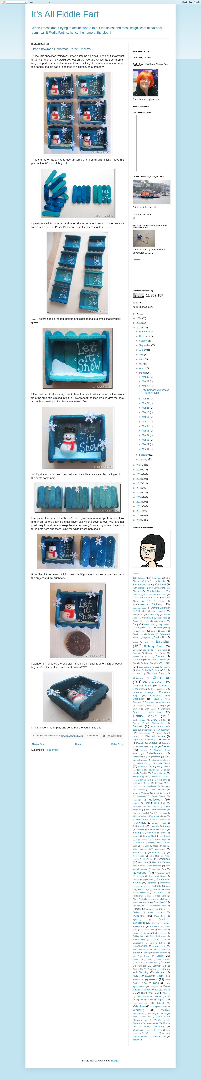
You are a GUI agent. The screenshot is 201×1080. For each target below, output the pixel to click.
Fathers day (142, 763)
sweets (153, 979)
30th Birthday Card (142, 584)
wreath (136, 1040)
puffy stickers (155, 912)
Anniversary (159, 621)
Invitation (163, 813)
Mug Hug (154, 856)
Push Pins (159, 916)
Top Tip (139, 1000)
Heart (146, 803)
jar (165, 816)
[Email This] (109, 735)
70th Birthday (153, 591)
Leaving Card (149, 836)
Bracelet (136, 653)
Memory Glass (154, 843)
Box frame (162, 650)
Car (134, 663)
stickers (160, 972)
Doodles (152, 743)
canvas (163, 659)
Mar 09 (146, 426)
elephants (144, 750)
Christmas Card (153, 682)
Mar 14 (146, 421)
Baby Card (149, 624)
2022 (139, 327)
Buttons (160, 656)
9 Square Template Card (146, 597)
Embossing (138, 757)
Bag (168, 628)
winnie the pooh (154, 1030)
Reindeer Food (147, 930)
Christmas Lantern (159, 689)
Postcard (145, 902)
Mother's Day (139, 852)
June (142, 359)
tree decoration (140, 1003)
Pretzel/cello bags (158, 906)
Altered (162, 611)
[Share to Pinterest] (120, 735)
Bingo (135, 642)
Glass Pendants (158, 789)
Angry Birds (162, 618)
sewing (147, 953)
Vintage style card (159, 1006)
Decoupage (163, 729)
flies (158, 767)
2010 (139, 515)
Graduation (141, 796)
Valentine (139, 1006)
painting (136, 879)
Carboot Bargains (149, 663)
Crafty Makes (158, 720)
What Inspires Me (141, 1017)
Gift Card (159, 783)
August (143, 350)
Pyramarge (137, 919)
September (145, 345)
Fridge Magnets (140, 776)
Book (145, 650)
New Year (156, 862)
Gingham (141, 790)
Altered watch (147, 618)
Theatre (166, 993)
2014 (139, 497)
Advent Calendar (160, 608)
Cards (138, 670)
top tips (149, 1000)
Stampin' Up (159, 966)
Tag (146, 983)
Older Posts (117, 744)
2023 (139, 323)
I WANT (151, 813)
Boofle (136, 650)
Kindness (140, 829)
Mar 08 (146, 430)
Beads (151, 634)
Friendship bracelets (161, 776)
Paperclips (151, 883)
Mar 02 (146, 444)
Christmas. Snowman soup (157, 702)
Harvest (136, 803)
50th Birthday (155, 588)
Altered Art (138, 614)
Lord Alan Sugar (159, 839)
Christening (138, 678)
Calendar (138, 659)
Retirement (162, 930)
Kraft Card (151, 833)
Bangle (154, 631)
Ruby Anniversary (158, 936)
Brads (162, 653)
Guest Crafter (158, 796)
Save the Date (158, 939)
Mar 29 (146, 381)
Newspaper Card (162, 873)
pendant (156, 889)
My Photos (148, 859)
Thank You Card (149, 993)
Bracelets (149, 653)
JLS (164, 823)
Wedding (138, 1009)
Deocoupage (144, 733)
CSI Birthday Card (155, 723)
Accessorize (159, 601)
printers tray (152, 909)
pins (149, 896)
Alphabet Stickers (146, 611)
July (141, 354)
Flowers (139, 770)
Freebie (143, 773)
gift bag (136, 783)
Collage (162, 705)
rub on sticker (161, 933)
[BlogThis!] (112, 735)
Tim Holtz (156, 996)
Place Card (160, 896)
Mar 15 (146, 417)
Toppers (160, 999)
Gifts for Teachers (161, 786)
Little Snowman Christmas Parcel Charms (61, 49)
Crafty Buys (155, 712)
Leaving (136, 836)
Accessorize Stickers (147, 604)
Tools (167, 996)
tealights (154, 986)
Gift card (148, 783)
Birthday (163, 641)
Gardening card (143, 780)
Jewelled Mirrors (140, 819)
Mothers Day (158, 852)
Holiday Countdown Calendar (146, 806)
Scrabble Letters (157, 943)
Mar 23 (146, 398)
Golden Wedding (141, 793)
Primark (137, 909)
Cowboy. (136, 709)
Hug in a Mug (139, 813)
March (142, 373)
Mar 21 (146, 408)
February (144, 455)
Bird (146, 642)
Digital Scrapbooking (144, 739)
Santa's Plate (139, 939)
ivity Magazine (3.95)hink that (146, 816)
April (142, 368)
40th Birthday (139, 588)
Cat (165, 670)
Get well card (161, 780)
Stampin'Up (138, 969)
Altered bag (153, 614)
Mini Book (145, 846)
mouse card (138, 856)
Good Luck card (162, 793)
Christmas (161, 677)
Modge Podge (159, 846)
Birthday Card (153, 646)
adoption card (139, 608)
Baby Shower (164, 624)
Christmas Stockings (143, 692)
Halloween (155, 799)
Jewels (155, 823)
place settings (153, 899)
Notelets (140, 876)
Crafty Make (145, 716)
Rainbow (155, 923)
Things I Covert (142, 996)
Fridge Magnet (159, 773)
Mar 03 (146, 440)
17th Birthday (155, 578)
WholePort (138, 1030)
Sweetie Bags (154, 975)
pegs (147, 889)
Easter (165, 746)
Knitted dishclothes (157, 829)
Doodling (165, 743)
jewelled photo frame (161, 819)
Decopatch (138, 726)
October (143, 340)
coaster (150, 706)
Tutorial (160, 1003)
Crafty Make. (139, 720)
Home (78, 744)
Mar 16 (146, 412)
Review (136, 933)
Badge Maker (143, 627)
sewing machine (160, 953)
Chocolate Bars (155, 673)
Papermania (165, 883)
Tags (156, 982)
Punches (138, 915)
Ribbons (147, 933)
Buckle (136, 656)
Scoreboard (138, 943)
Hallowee (137, 800)
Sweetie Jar (138, 979)
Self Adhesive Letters (142, 949)
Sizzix (160, 956)
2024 (139, 318)
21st (147, 581)
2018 (139, 479)
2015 (139, 492)
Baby (135, 624)
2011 (139, 511)
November (145, 336)
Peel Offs (156, 886)
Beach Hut (138, 634)
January (143, 459)
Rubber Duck (139, 936)
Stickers (136, 976)
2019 (139, 474)
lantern (163, 833)
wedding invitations (157, 1013)
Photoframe (138, 896)
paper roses (148, 879)
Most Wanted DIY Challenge (149, 849)
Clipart (139, 706)
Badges (158, 627)
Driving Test (151, 746)
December (145, 331)
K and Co (154, 826)
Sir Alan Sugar (141, 956)
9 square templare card (155, 594)
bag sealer (141, 631)
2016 (139, 488)
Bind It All (159, 637)
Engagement (154, 757)
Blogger (115, 1060)
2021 (139, 465)
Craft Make (150, 709)
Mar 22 (146, 403)
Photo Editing (160, 893)
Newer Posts (38, 744)
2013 (139, 502)
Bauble (164, 631)
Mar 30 (146, 377)
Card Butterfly (145, 667)
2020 (139, 469)
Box (152, 650)
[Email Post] (104, 735)
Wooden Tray (159, 1036)
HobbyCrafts (160, 803)
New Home (143, 862)
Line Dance (165, 836)
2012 (139, 506)
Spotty (139, 963)
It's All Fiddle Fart (65, 14)
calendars (152, 660)
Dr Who (139, 747)
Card (166, 663)
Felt (150, 766)
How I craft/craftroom (156, 809)
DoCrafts (140, 743)
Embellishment (154, 753)
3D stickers (160, 584)
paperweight (141, 886)
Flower (167, 767)
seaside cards (159, 946)
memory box (138, 843)
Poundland (159, 902)
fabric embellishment (161, 760)
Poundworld (138, 905)
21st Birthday (159, 581)
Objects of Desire (157, 876)
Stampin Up (151, 963)
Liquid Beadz (142, 839)
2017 (139, 483)
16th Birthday (139, 578)
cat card (137, 673)
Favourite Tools (161, 763)
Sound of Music (163, 959)
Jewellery (141, 823)
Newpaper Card (159, 869)
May (141, 363)
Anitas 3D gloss (141, 621)
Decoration (147, 730)
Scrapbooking (140, 946)
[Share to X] (114, 735)
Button (147, 656)
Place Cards (138, 899)
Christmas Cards (142, 685)
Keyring (166, 826)
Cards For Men (152, 670)
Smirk (149, 959)
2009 (139, 520)
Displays (166, 739)
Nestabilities (163, 859)
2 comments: (93, 735)
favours (141, 766)
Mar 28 (146, 386)
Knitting (137, 832)
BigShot (146, 637)
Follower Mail (153, 770)
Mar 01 (146, 449)
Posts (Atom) (52, 750)
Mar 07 (146, 435)
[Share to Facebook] (117, 735)
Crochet (136, 723)
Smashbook (138, 959)
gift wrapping (144, 786)
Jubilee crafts (139, 826)
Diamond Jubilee (155, 736)
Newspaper (140, 872)
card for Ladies (162, 667)
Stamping (152, 969)
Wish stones (151, 1033)
